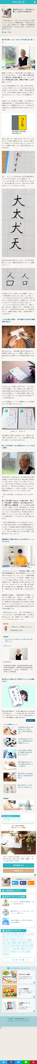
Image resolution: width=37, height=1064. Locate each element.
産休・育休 (25, 945)
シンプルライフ (22, 940)
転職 (19, 943)
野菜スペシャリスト (26, 948)
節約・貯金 (22, 934)
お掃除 (31, 945)
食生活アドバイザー (28, 943)
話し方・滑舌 (6, 943)
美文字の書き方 (7, 819)
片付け (4, 937)
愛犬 (18, 948)
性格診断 (14, 943)
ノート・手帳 (11, 948)
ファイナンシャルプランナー (15, 937)
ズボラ (4, 948)
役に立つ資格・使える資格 (10, 934)
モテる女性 (6, 954)
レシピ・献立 (29, 934)
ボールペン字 (16, 819)
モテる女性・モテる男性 (9, 940)
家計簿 (13, 951)
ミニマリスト (6, 951)
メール (19, 951)
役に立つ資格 (26, 951)
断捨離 (29, 940)
